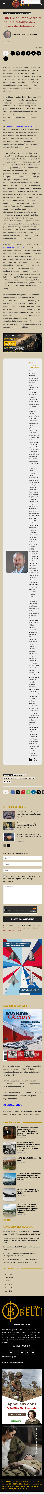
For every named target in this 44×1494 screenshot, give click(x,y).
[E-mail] (38, 53)
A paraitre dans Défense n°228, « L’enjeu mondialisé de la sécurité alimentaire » (29, 836)
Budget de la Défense (11, 778)
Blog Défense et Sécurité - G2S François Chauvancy (17, 13)
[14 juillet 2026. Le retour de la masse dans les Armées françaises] (9, 815)
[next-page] (8, 845)
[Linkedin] (33, 53)
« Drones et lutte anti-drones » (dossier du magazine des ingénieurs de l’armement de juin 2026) (29, 1177)
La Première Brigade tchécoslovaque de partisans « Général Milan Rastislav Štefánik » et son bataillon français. (29, 1146)
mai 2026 (8, 1284)
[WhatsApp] (28, 53)
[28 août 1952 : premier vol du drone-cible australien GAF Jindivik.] (9, 1194)
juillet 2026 (9, 1277)
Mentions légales (9, 1357)
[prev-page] (4, 845)
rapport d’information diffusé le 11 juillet (21, 126)
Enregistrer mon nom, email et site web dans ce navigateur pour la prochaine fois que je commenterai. (22, 878)
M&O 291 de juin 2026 (15, 1006)
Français (28, 2)
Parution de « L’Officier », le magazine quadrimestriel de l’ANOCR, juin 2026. (27, 825)
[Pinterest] (23, 53)
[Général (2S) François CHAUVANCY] (7, 34)
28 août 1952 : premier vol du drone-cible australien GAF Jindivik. (28, 1191)
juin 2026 (8, 1281)
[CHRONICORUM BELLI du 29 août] (9, 1163)
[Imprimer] (5, 58)
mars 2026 (9, 1291)
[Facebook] (12, 53)
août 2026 (8, 1274)
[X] (18, 53)
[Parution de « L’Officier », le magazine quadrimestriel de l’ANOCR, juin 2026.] (9, 826)
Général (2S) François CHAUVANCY (25, 34)
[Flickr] (11, 1352)
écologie (7, 781)
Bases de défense (19, 775)
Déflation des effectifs (27, 778)
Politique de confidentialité (13, 1363)
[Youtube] (33, 1352)
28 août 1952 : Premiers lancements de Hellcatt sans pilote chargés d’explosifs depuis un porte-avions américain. (28, 1208)
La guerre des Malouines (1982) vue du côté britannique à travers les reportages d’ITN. (21, 1240)
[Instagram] (16, 1352)
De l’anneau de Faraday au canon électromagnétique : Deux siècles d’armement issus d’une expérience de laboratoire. (27, 1131)
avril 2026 (8, 1288)
